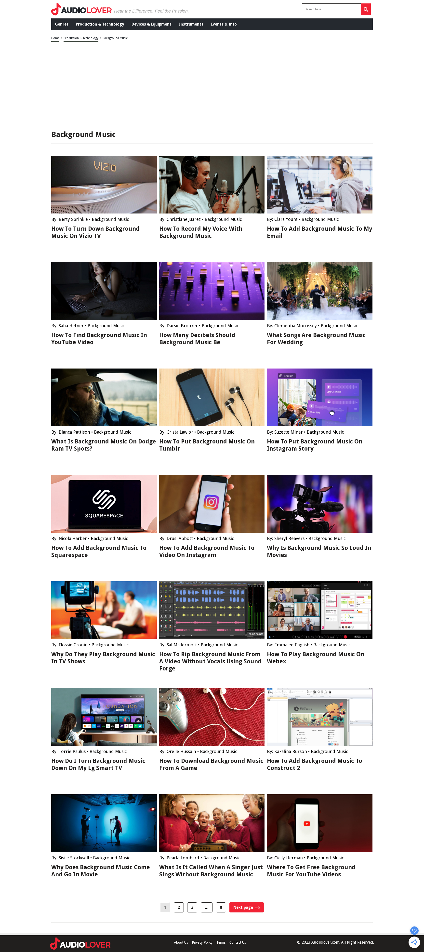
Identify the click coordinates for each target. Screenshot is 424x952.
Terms (220, 942)
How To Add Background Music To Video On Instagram (206, 551)
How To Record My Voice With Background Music (200, 232)
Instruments (191, 24)
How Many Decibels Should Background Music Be (197, 339)
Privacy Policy (202, 942)
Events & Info (224, 24)
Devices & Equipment (152, 24)
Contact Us (237, 942)
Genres (61, 24)
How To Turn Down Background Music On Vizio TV (95, 232)
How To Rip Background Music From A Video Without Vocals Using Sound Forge (210, 661)
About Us (181, 942)
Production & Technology (100, 24)
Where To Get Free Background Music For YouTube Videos (311, 871)
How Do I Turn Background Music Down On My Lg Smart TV (98, 764)
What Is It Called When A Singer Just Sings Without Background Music (211, 871)
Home (55, 38)
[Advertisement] (212, 86)
